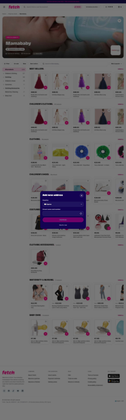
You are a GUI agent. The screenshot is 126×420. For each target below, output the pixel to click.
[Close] (82, 195)
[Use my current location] (81, 213)
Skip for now (63, 225)
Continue (63, 220)
